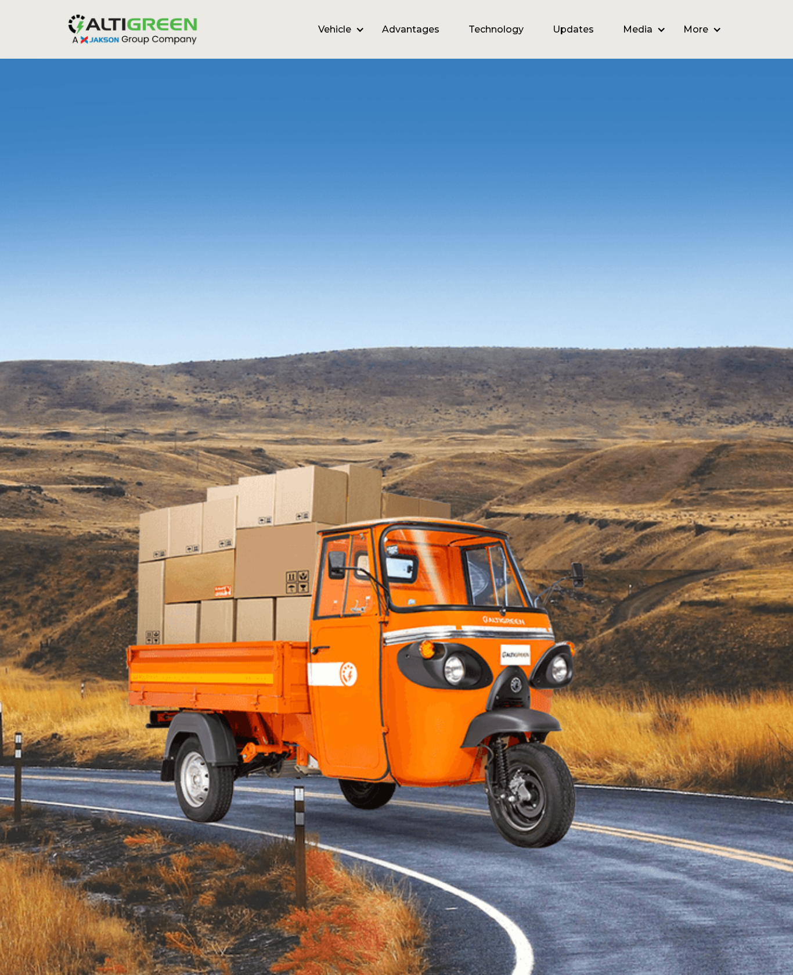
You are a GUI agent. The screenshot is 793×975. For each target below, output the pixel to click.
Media (638, 29)
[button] (336, 29)
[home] (133, 29)
